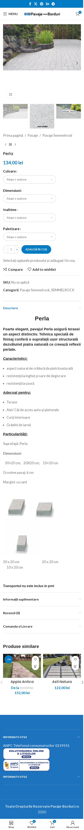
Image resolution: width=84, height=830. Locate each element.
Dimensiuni (12, 190)
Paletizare (11, 229)
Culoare (9, 171)
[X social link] (36, 4)
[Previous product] (5, 144)
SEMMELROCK (62, 290)
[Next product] (15, 144)
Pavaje (33, 135)
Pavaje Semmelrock (57, 135)
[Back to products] (10, 144)
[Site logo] (42, 13)
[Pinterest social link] (42, 4)
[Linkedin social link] (47, 4)
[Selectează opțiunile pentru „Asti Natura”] (75, 666)
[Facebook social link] (30, 4)
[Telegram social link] (53, 4)
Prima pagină (13, 135)
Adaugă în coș (36, 249)
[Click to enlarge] (10, 94)
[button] (7, 63)
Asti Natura (62, 681)
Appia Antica (22, 681)
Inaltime (9, 210)
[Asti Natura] (62, 666)
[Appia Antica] (22, 666)
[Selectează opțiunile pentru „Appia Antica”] (35, 666)
